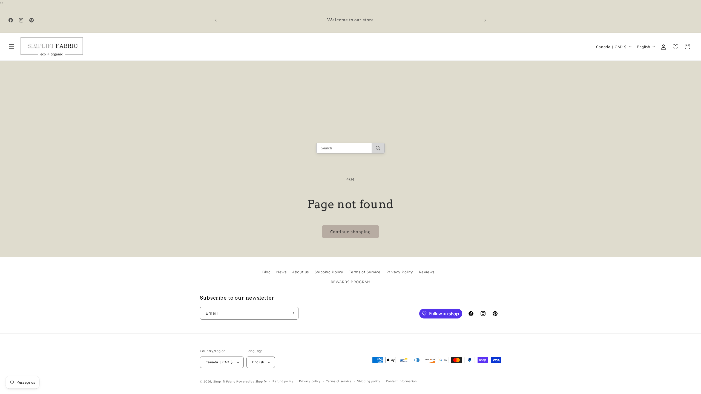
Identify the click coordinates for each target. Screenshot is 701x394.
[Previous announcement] (216, 20)
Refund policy (282, 381)
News (281, 272)
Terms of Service (365, 272)
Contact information (401, 381)
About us (300, 272)
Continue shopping (350, 231)
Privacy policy (310, 381)
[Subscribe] (292, 313)
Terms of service (338, 381)
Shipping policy (368, 381)
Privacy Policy (399, 272)
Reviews (427, 272)
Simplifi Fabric (224, 381)
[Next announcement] (485, 20)
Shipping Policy (329, 272)
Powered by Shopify (251, 381)
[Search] (378, 148)
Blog (266, 272)
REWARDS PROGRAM (350, 281)
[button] (11, 46)
